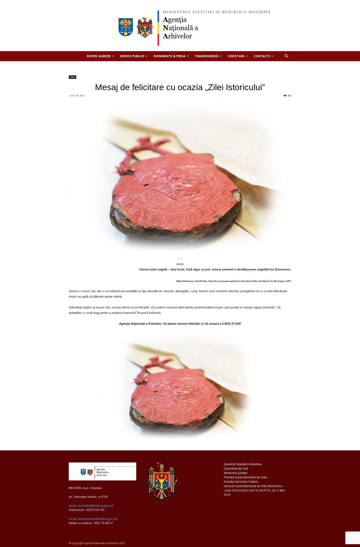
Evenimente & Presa (169, 56)
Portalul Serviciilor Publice (241, 482)
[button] (286, 56)
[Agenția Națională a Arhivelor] (180, 25)
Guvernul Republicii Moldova (243, 464)
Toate (72, 77)
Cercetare (236, 56)
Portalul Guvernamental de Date (245, 477)
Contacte (262, 56)
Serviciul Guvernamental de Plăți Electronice (253, 486)
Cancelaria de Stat (236, 468)
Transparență (206, 56)
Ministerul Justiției (235, 473)
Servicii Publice (132, 56)
